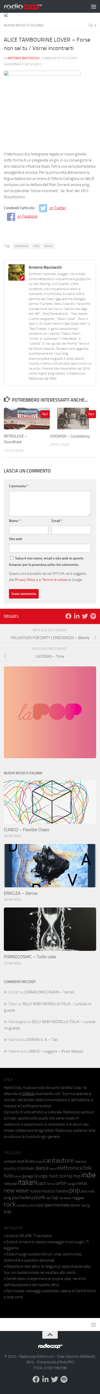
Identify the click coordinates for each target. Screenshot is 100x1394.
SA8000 (28, 1093)
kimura (51, 1184)
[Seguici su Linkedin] (77, 616)
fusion (18, 1176)
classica (80, 1161)
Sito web (15, 539)
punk (39, 1197)
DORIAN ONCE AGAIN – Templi (49, 992)
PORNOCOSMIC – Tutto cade (30, 956)
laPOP (61, 1183)
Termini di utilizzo (55, 580)
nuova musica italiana (48, 1190)
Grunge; (41, 1176)
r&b (48, 1198)
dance (42, 1168)
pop (74, 1190)
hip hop (74, 1175)
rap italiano (65, 1198)
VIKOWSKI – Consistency (70, 436)
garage (27, 1176)
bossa (39, 1161)
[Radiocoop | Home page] (29, 6)
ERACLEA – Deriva (20, 893)
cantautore (21, 246)
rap (54, 1197)
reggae (78, 1197)
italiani (48, 246)
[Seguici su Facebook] (68, 616)
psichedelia (22, 1197)
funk (8, 1176)
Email (57, 521)
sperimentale (56, 1205)
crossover (26, 1168)
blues (30, 1161)
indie (36, 246)
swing (85, 1205)
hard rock (57, 1176)
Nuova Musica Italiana (24, 25)
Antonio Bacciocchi (23, 58)
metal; (82, 1183)
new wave (16, 1190)
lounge (71, 1184)
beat (20, 1161)
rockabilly (22, 1205)
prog (7, 1198)
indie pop (10, 1183)
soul (39, 1205)
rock (10, 1204)
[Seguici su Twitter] (85, 616)
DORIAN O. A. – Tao (42, 1039)
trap (7, 1211)
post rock (88, 1191)
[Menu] (93, 6)
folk (87, 1168)
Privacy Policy (25, 580)
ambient (10, 1161)
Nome (15, 521)
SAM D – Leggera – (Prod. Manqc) (56, 1051)
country (10, 1168)
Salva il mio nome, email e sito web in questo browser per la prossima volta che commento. (46, 561)
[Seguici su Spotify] (93, 616)
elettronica (70, 1167)
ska (32, 1205)
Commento (18, 486)
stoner (75, 1205)
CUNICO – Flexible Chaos (26, 829)
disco (52, 1169)
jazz (42, 1183)
